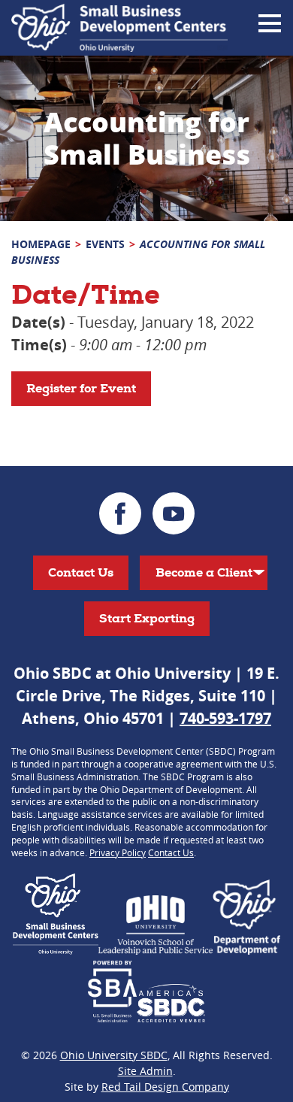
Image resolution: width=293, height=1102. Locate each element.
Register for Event (81, 388)
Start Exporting (147, 618)
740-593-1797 (225, 718)
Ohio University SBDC (114, 1055)
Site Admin (145, 1071)
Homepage (41, 244)
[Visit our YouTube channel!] (174, 513)
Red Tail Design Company (165, 1086)
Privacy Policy (117, 852)
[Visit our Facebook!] (120, 513)
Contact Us (80, 572)
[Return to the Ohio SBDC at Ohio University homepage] (119, 28)
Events (105, 244)
